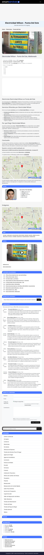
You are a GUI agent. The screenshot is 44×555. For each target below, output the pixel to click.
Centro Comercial (8, 436)
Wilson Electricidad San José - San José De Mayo (16, 275)
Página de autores (9, 539)
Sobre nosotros (8, 543)
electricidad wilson (7, 266)
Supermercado (8, 494)
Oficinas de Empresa (9, 449)
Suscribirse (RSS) (8, 546)
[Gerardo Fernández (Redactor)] (11, 194)
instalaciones (32, 236)
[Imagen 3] (25, 228)
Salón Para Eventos (9, 488)
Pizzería (6, 481)
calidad (34, 235)
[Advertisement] (22, 12)
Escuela (6, 465)
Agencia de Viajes (8, 455)
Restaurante (7, 483)
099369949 (27, 152)
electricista (5, 236)
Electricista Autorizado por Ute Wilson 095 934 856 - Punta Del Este (20, 286)
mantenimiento (25, 236)
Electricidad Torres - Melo (11, 289)
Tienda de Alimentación (10, 501)
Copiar (38, 299)
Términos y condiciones (10, 545)
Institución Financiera (9, 473)
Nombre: (6, 395)
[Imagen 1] (21, 228)
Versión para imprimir (8, 61)
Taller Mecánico (8, 499)
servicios (10, 236)
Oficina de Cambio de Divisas (11, 475)
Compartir (21, 60)
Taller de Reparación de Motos (12, 496)
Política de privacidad (9, 542)
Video (22, 61)
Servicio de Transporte (10, 491)
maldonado (9, 235)
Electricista (9, 29)
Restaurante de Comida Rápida (12, 486)
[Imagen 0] (19, 228)
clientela (26, 235)
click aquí (15, 63)
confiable (14, 236)
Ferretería (6, 447)
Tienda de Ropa (8, 504)
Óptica (5, 512)
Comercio (6, 441)
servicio (37, 235)
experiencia (19, 236)
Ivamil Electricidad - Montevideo (13, 284)
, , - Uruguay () (20, 150)
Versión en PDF (16, 61)
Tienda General (8, 509)
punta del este (15, 235)
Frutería (6, 470)
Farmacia (6, 468)
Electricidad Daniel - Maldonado (13, 291)
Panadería (6, 478)
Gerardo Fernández (26, 190)
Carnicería (6, 460)
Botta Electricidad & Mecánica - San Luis (14, 287)
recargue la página (28, 405)
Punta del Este (17, 29)
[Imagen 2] (23, 228)
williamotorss (6, 264)
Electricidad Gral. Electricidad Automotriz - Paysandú (17, 280)
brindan (4, 235)
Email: (5, 398)
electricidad (21, 235)
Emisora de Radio (8, 462)
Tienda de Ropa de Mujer (10, 507)
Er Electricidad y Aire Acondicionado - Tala (15, 282)
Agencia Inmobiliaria (9, 457)
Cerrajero (6, 439)
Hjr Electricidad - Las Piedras (12, 278)
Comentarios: (7, 407)
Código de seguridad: (6, 402)
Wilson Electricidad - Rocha (12, 277)
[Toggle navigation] (40, 2)
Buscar (38, 428)
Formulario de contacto (10, 541)
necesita (30, 235)
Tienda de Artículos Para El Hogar (12, 452)
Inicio (3, 29)
